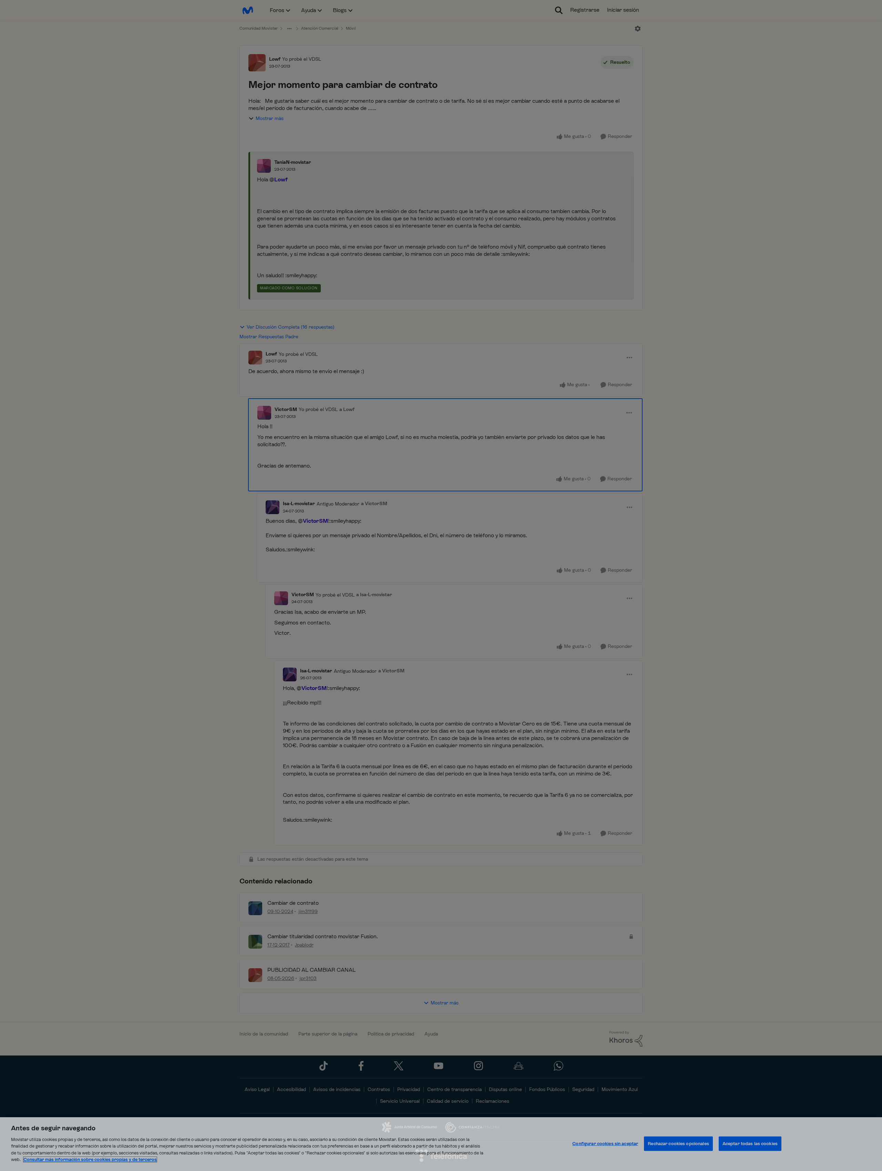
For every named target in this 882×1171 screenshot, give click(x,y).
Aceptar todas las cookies (750, 1143)
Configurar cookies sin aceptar (605, 1143)
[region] (441, 1144)
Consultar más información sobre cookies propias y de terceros (90, 1159)
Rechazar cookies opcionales (678, 1143)
